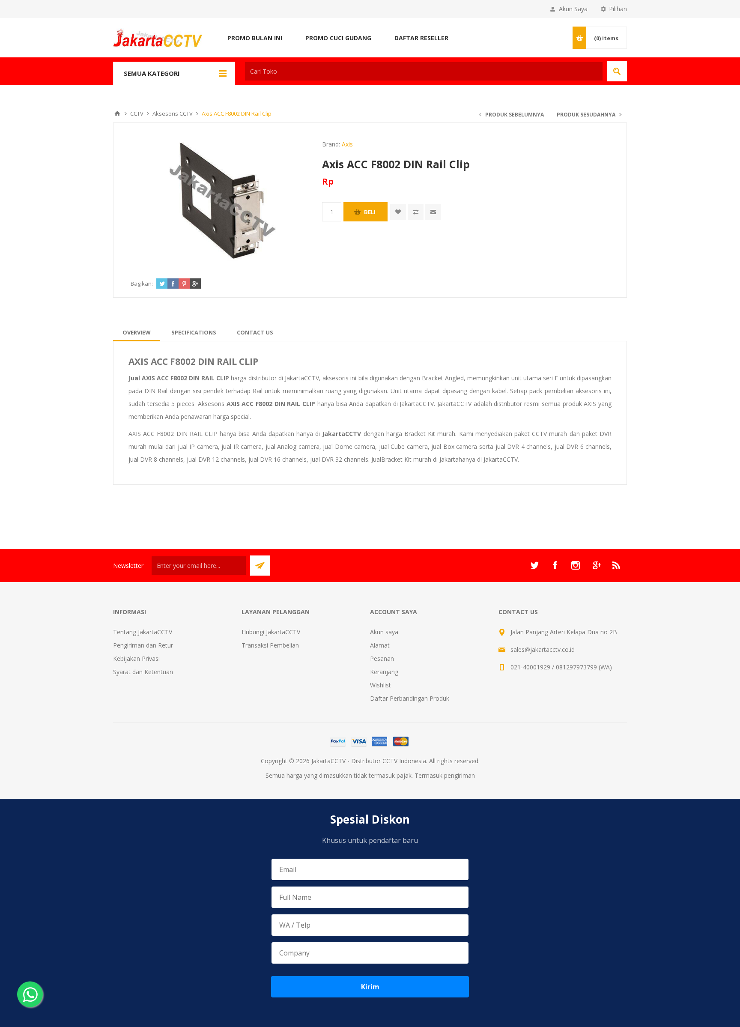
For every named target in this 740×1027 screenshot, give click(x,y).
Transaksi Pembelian (270, 645)
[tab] (136, 332)
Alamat (380, 645)
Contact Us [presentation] (255, 332)
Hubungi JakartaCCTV (271, 632)
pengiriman (459, 775)
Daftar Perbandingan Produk (409, 698)
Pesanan (382, 658)
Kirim (370, 986)
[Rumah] (117, 113)
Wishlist (380, 685)
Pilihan (618, 9)
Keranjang (384, 672)
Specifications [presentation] (193, 332)
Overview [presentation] (136, 332)
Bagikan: (142, 283)
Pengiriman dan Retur (143, 645)
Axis (347, 144)
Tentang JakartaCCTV (142, 632)
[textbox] (424, 71)
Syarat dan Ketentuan (143, 672)
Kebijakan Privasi (136, 658)
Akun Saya (573, 9)
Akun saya (384, 632)
